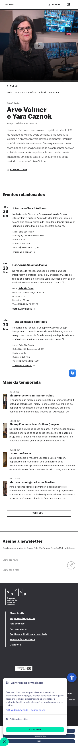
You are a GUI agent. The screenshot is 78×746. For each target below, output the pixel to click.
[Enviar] (71, 565)
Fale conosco (17, 624)
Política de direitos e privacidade (28, 634)
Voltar (14, 86)
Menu (12, 5)
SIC (39, 741)
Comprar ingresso (22, 253)
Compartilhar (18, 170)
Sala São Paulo (26, 232)
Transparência (39, 736)
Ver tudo (37, 513)
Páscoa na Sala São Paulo (30, 208)
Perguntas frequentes (22, 618)
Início (10, 93)
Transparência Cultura (22, 639)
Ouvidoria (15, 645)
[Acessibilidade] (72, 677)
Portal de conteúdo (25, 93)
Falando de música (49, 93)
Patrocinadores (18, 629)
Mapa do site (17, 613)
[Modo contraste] (68, 5)
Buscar (56, 5)
